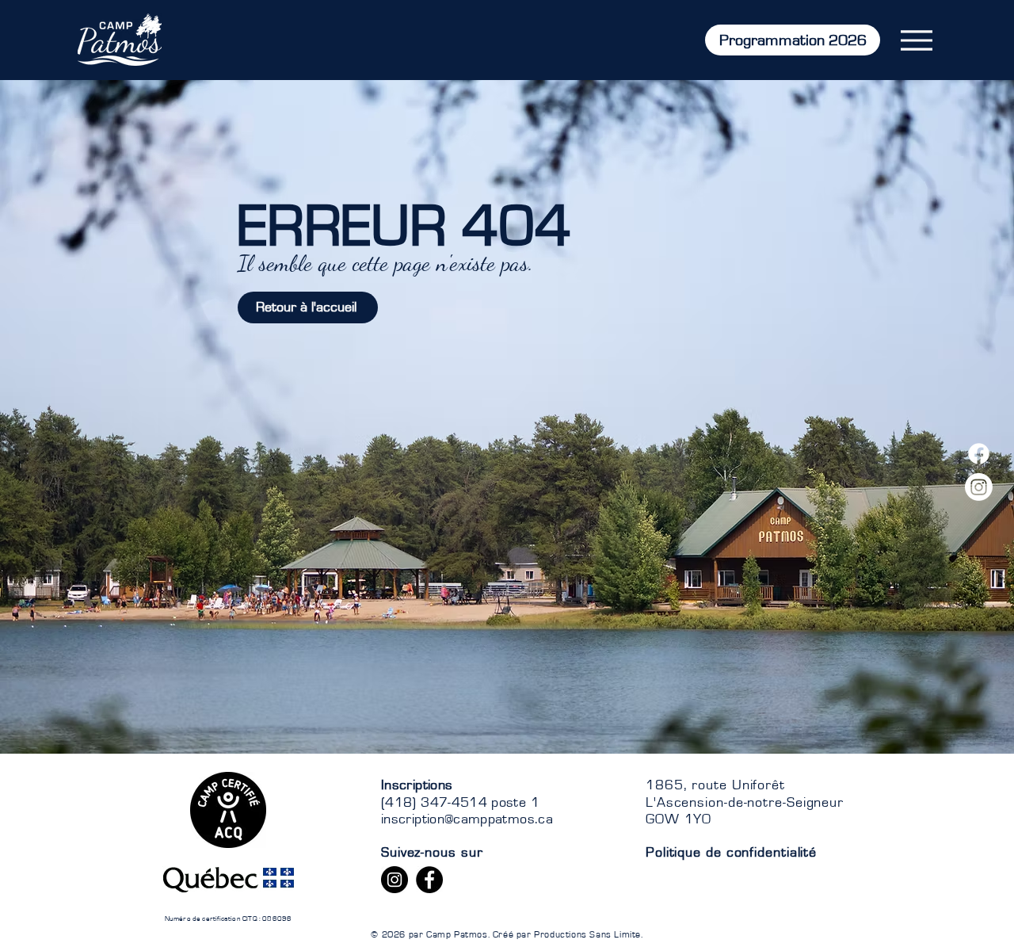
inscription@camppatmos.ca (467, 819)
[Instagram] (979, 487)
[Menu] (916, 40)
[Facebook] (979, 454)
